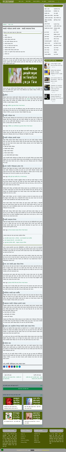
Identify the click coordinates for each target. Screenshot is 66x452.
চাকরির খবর (36, 440)
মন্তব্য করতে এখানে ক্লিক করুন (23, 388)
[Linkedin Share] (12, 367)
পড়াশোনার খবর (37, 434)
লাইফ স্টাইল (36, 436)
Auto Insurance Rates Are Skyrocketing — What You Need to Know (56, 79)
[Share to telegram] (20, 367)
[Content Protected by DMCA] (31, 450)
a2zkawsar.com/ (45, 450)
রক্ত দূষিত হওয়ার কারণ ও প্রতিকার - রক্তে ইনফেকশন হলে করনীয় (18, 238)
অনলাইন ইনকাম (37, 442)
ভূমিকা (6, 35)
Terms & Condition (25, 440)
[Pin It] (9, 367)
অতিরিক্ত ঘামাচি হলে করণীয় (10, 47)
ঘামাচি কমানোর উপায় (9, 43)
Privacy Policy (24, 442)
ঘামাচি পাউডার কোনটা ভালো (10, 39)
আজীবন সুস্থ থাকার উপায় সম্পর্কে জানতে (16, 105)
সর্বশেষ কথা (7, 54)
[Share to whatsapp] (17, 367)
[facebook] (57, 1)
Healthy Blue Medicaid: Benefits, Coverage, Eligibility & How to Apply (56, 72)
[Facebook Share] (4, 367)
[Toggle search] (62, 1)
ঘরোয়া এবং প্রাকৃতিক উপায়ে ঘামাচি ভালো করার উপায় (15, 52)
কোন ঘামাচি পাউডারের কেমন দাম (11, 41)
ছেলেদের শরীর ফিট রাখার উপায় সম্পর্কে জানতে (18, 282)
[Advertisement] (23, 13)
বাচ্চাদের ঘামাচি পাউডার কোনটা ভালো (12, 50)
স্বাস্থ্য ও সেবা (36, 438)
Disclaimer (23, 438)
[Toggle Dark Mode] (60, 1)
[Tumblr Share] (14, 367)
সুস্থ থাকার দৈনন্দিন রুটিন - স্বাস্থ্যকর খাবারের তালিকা (15, 242)
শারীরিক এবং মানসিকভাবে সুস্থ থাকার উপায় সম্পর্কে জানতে (20, 126)
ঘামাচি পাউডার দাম (8, 37)
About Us (23, 434)
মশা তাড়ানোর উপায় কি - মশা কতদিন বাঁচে (13, 240)
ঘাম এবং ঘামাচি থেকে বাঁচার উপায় (11, 45)
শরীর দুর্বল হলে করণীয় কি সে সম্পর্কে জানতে (17, 176)
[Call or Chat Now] (2, 450)
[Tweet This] (7, 367)
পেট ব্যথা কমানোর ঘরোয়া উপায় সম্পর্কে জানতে (17, 230)
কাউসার (60, 434)
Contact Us (23, 436)
